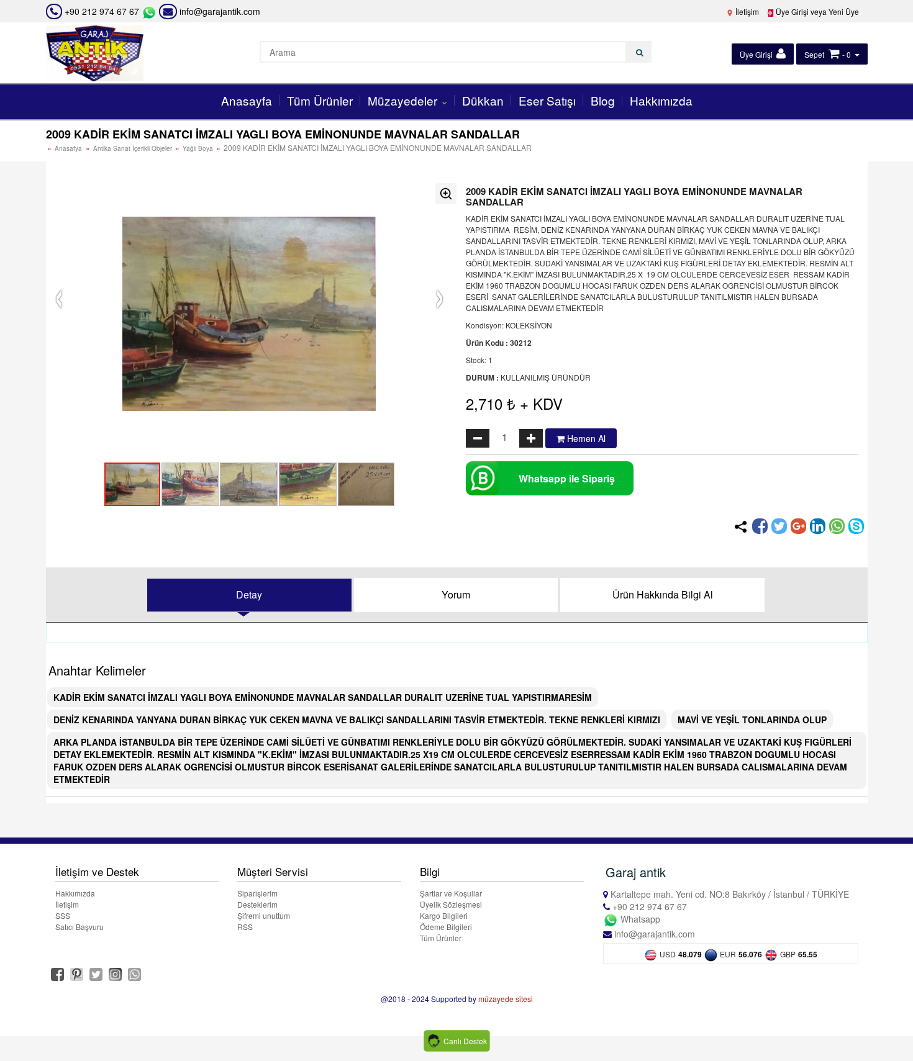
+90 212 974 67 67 (102, 11)
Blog (603, 100)
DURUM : (482, 377)
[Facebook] (760, 526)
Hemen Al (585, 438)
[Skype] (856, 526)
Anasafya (68, 148)
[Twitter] (779, 526)
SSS (62, 915)
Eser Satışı (547, 100)
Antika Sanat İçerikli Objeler (133, 148)
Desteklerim (257, 904)
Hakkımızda (661, 100)
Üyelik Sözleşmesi (451, 904)
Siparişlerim (257, 893)
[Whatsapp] (837, 526)
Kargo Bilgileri (444, 915)
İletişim (746, 11)
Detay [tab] (249, 594)
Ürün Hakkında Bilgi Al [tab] (662, 594)
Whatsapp (639, 919)
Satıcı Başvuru (79, 926)
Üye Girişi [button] (757, 54)
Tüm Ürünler (320, 100)
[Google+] (798, 526)
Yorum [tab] (456, 594)
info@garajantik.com (218, 11)
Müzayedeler (404, 100)
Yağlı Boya (199, 148)
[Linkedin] (817, 526)
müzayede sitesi (505, 998)
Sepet (814, 54)
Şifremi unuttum (263, 915)
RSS (245, 926)
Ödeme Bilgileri (446, 926)
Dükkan (483, 100)
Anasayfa (246, 100)
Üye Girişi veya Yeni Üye (816, 11)
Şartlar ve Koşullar (451, 893)
